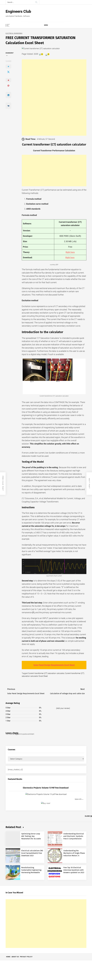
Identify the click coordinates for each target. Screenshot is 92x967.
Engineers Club (18, 11)
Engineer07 (10, 53)
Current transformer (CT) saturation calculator (46, 673)
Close (87, 816)
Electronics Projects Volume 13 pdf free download (46, 788)
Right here (70, 252)
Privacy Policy (26, 957)
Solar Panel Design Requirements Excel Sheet (54, 665)
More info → (79, 799)
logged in (18, 734)
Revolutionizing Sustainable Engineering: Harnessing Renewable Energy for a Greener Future (31, 872)
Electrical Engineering (14, 33)
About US (15, 957)
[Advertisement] (54, 97)
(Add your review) (63, 708)
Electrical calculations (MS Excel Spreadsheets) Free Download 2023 (32, 853)
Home (8, 957)
